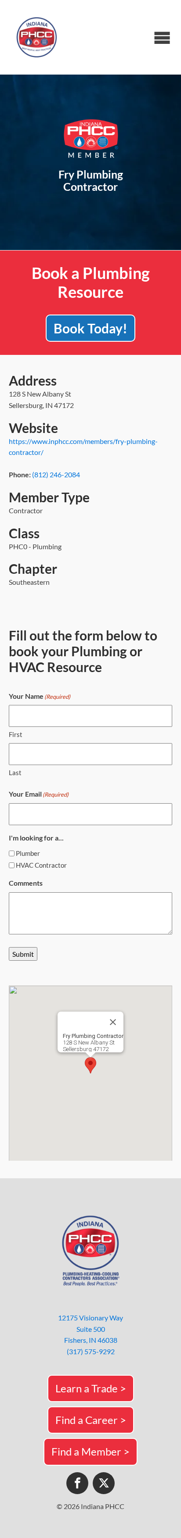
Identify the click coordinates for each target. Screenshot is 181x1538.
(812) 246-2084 (56, 474)
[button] (90, 1065)
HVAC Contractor (41, 865)
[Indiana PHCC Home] (37, 37)
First (15, 734)
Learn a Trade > (90, 1388)
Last (15, 772)
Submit (23, 954)
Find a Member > (90, 1451)
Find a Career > (90, 1419)
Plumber (28, 853)
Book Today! (90, 328)
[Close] (112, 1022)
